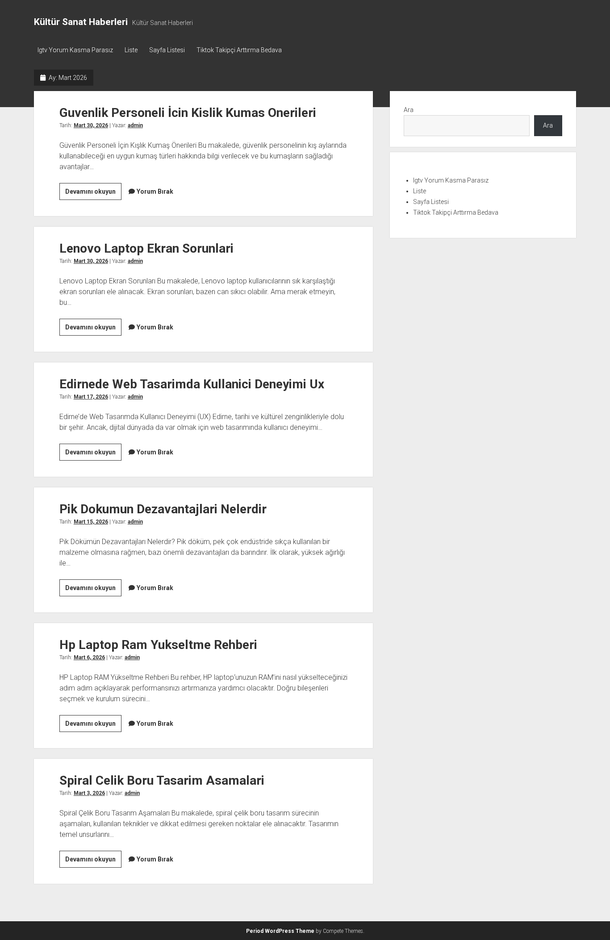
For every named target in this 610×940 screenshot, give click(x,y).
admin (135, 125)
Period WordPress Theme (280, 931)
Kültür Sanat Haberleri (81, 22)
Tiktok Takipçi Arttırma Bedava (239, 50)
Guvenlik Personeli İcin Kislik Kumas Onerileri (187, 112)
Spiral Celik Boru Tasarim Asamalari (161, 780)
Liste (131, 50)
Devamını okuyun (93, 193)
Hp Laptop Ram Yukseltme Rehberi (158, 644)
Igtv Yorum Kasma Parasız (75, 50)
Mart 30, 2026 (91, 125)
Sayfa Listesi (167, 50)
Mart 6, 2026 (89, 657)
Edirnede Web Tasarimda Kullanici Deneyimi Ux (191, 384)
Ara (409, 109)
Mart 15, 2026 (91, 522)
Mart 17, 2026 (91, 397)
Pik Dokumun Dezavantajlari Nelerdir (163, 509)
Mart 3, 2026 (89, 793)
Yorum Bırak (155, 191)
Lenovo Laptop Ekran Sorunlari (146, 248)
